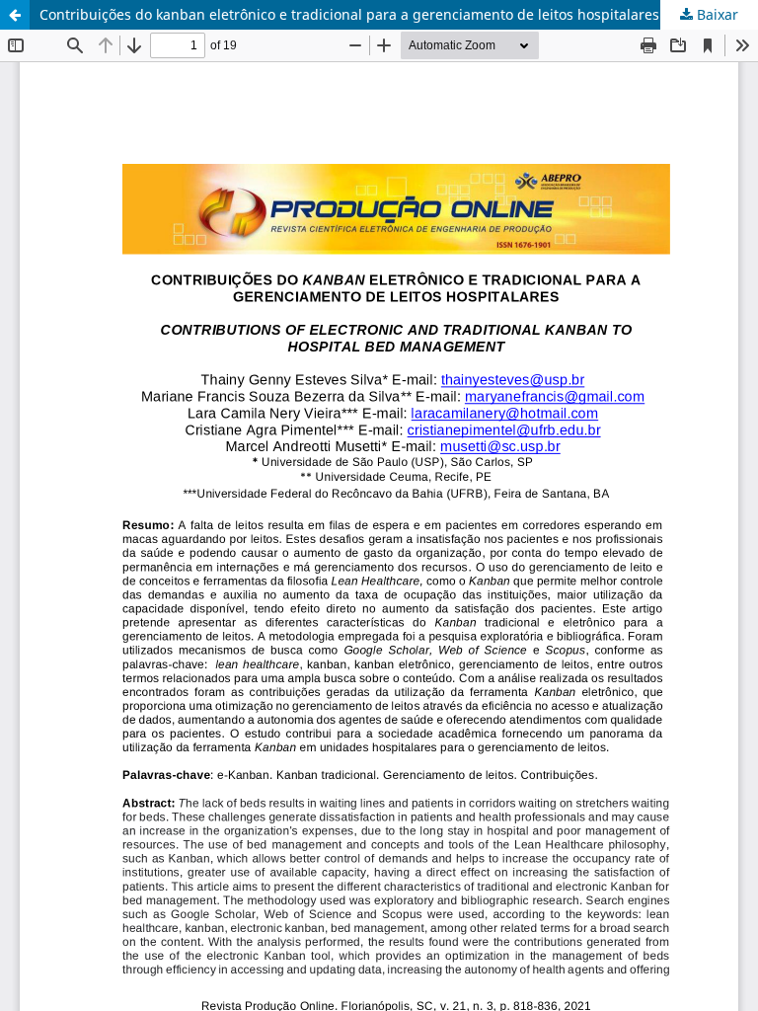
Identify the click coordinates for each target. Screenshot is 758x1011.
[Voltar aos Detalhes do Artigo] (15, 15)
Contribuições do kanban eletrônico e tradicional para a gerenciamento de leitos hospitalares (349, 14)
